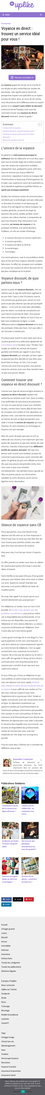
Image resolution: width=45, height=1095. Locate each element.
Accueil (4, 924)
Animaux (5, 950)
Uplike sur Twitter (9, 989)
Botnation (5, 1062)
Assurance (5, 954)
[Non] (42, 1087)
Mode (3, 997)
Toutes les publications (11, 966)
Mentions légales (8, 971)
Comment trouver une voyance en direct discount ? (18, 135)
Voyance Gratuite (8, 1066)
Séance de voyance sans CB (13, 140)
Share (8, 899)
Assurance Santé (8, 1075)
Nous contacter (8, 985)
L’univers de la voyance (12, 128)
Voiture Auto (6, 958)
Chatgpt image (7, 1037)
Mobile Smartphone (9, 1014)
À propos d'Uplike (8, 981)
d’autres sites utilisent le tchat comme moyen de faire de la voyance (22, 686)
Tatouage (5, 1006)
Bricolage (5, 1010)
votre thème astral (9, 345)
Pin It (30, 899)
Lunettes (5, 1019)
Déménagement (8, 1045)
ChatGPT (5, 1023)
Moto (3, 1002)
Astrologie (6, 24)
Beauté (4, 937)
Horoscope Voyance (9, 1058)
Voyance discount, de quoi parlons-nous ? (19, 131)
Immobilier (6, 945)
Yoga (3, 1033)
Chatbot (4, 1054)
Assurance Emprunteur (11, 1071)
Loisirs (4, 933)
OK (23, 1091)
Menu (7, 15)
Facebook (5, 993)
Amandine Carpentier (23, 759)
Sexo (3, 1050)
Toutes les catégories (10, 962)
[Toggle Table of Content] (38, 124)
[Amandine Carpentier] (7, 762)
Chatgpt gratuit (8, 929)
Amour (4, 941)
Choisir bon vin (7, 1041)
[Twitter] (40, 760)
